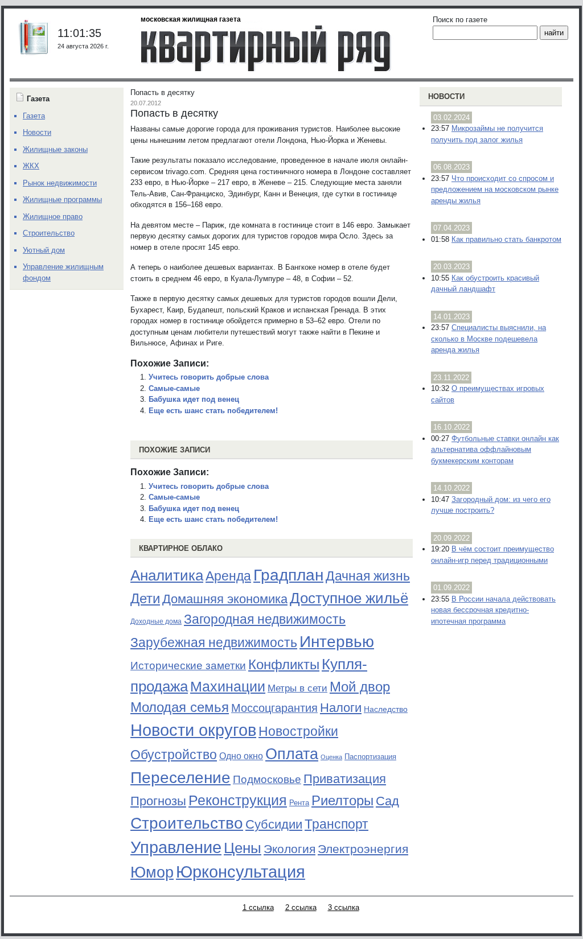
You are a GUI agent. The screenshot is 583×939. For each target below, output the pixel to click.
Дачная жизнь (368, 576)
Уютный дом (44, 250)
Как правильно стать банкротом (506, 239)
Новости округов (193, 729)
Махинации (227, 686)
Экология (289, 848)
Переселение (180, 777)
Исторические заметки (188, 666)
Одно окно (241, 756)
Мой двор (360, 686)
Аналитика (166, 575)
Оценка (331, 756)
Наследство (386, 709)
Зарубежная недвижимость (213, 642)
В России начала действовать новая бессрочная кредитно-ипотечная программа (493, 610)
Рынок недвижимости (60, 183)
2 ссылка (301, 907)
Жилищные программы (62, 199)
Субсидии (273, 824)
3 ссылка (343, 907)
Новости (446, 96)
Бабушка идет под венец (194, 399)
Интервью (336, 641)
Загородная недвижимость (265, 619)
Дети (145, 598)
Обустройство (173, 754)
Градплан (288, 575)
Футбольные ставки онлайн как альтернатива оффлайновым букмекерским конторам (495, 449)
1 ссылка (258, 907)
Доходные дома (156, 621)
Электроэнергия (363, 849)
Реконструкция (237, 800)
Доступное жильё (349, 598)
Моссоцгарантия (274, 708)
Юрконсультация (240, 872)
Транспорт (336, 824)
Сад (387, 801)
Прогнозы (158, 801)
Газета (34, 116)
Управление (175, 847)
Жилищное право (53, 216)
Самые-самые (174, 388)
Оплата (291, 754)
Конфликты (283, 664)
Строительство (186, 823)
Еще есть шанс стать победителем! (213, 410)
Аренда (228, 576)
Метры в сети (297, 688)
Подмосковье (267, 779)
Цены (242, 847)
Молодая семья (179, 707)
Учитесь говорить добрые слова (209, 377)
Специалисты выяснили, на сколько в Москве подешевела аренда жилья (488, 338)
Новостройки (298, 731)
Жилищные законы (55, 149)
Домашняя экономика (225, 599)
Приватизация (344, 779)
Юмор (152, 872)
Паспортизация (370, 756)
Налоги (341, 708)
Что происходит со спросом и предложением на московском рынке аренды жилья (495, 189)
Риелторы (342, 800)
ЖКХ (31, 166)
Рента (299, 802)
